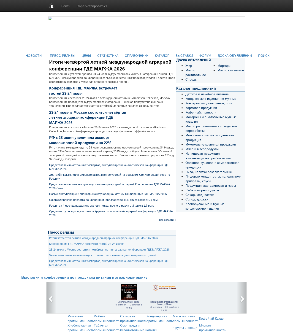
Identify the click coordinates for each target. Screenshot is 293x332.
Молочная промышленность (81, 318)
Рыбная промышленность (107, 318)
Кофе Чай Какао (211, 318)
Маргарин (224, 65)
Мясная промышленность (212, 327)
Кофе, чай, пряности (201, 112)
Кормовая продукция (201, 107)
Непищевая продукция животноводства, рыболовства (208, 155)
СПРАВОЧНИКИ (137, 55)
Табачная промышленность (107, 327)
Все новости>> (167, 220)
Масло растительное (195, 72)
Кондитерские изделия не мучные (210, 98)
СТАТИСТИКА (107, 55)
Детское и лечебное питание (207, 94)
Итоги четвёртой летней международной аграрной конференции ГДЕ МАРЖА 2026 (103, 238)
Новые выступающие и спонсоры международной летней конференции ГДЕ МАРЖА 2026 (108, 194)
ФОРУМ (205, 55)
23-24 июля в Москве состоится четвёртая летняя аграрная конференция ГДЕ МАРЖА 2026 (87, 118)
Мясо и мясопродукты (202, 148)
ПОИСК (263, 55)
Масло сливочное (230, 70)
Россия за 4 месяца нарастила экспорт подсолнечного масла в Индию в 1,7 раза (101, 205)
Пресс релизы (61, 232)
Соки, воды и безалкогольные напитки (138, 327)
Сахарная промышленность (133, 318)
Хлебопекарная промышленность (81, 327)
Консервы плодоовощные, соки (209, 103)
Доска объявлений (193, 60)
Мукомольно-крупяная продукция (210, 144)
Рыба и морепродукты (202, 190)
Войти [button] (65, 5)
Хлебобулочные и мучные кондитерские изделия (205, 206)
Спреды (191, 79)
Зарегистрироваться (92, 5)
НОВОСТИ (34, 55)
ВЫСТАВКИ (184, 55)
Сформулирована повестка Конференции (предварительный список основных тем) (103, 200)
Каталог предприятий (196, 88)
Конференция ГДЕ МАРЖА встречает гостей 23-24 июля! (86, 244)
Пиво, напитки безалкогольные (208, 171)
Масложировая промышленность (186, 318)
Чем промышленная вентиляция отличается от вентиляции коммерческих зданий (103, 255)
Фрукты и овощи (185, 327)
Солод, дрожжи (196, 199)
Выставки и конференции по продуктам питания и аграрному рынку (84, 277)
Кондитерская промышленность (159, 318)
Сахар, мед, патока (199, 194)
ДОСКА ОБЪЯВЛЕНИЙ (235, 55)
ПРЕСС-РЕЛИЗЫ (62, 55)
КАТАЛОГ (162, 55)
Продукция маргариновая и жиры (210, 185)
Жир (188, 65)
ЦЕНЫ (86, 55)
